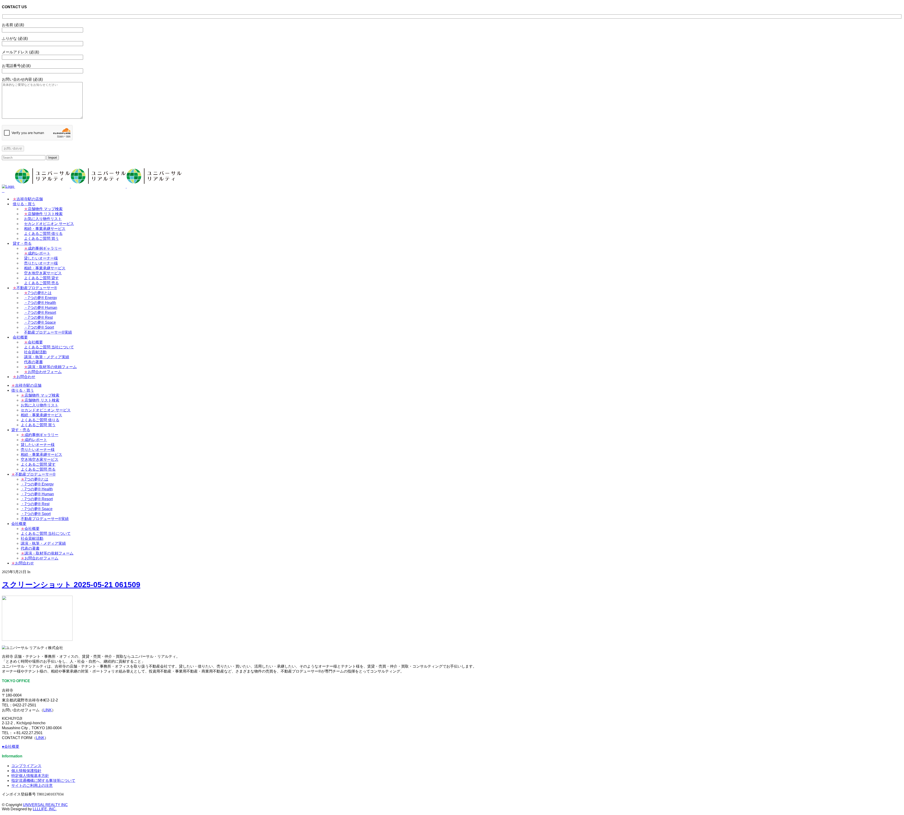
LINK (47, 710)
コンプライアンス (26, 766)
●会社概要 (10, 746)
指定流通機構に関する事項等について (43, 781)
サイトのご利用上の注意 (32, 785)
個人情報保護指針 (26, 771)
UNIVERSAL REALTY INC (45, 805)
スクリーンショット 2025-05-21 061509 (71, 584)
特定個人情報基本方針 (30, 776)
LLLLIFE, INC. (44, 809)
